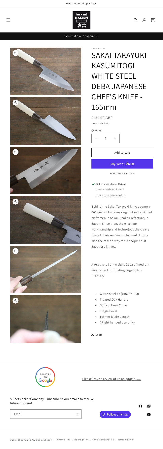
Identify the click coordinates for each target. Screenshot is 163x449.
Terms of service (126, 439)
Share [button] (99, 334)
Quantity (96, 130)
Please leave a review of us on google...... (111, 379)
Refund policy (81, 439)
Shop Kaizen (24, 439)
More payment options (122, 173)
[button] (8, 20)
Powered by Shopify (41, 439)
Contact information (103, 439)
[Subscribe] (77, 414)
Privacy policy (63, 439)
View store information (110, 195)
